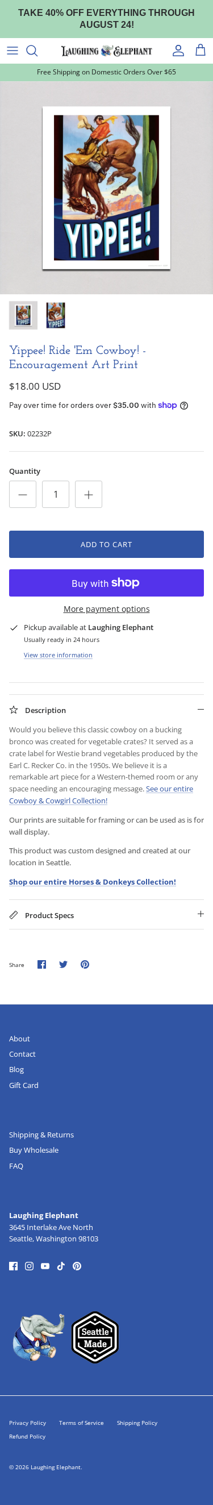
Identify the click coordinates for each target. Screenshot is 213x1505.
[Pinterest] (77, 1266)
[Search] (37, 50)
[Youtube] (45, 1266)
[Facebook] (13, 1266)
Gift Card (24, 1085)
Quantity (24, 471)
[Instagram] (29, 1266)
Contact (22, 1054)
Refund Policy (27, 1436)
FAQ (16, 1166)
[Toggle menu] (12, 50)
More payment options (107, 609)
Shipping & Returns (41, 1134)
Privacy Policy (27, 1423)
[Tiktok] (61, 1266)
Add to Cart (106, 544)
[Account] (175, 50)
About (19, 1038)
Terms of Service (81, 1423)
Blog (16, 1069)
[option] (106, 187)
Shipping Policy (137, 1423)
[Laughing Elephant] (106, 50)
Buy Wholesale (34, 1150)
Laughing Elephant (56, 1467)
